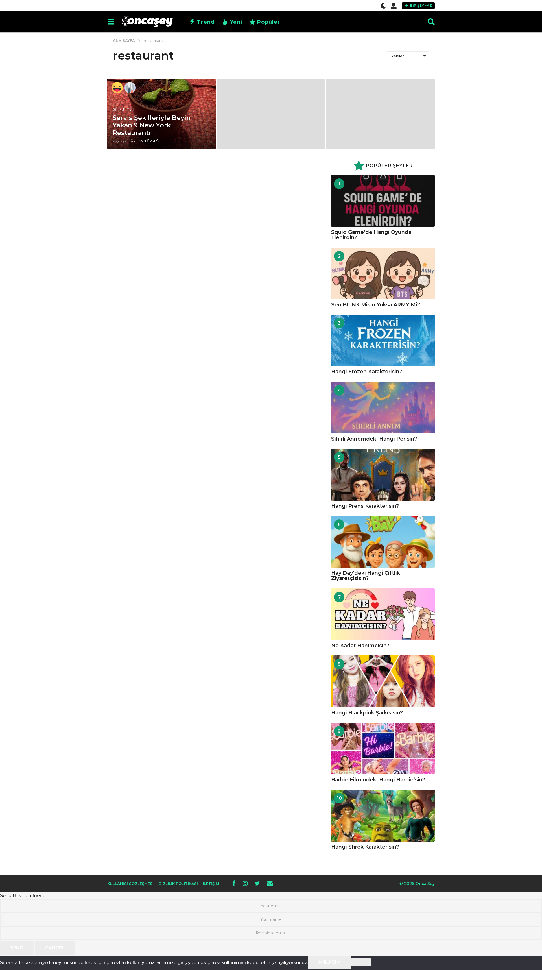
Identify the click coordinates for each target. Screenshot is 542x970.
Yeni (236, 22)
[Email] (270, 883)
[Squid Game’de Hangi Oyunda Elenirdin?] (383, 201)
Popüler (268, 22)
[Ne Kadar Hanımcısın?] (383, 614)
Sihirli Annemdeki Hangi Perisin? (374, 439)
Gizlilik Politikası (178, 883)
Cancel (55, 948)
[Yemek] (130, 87)
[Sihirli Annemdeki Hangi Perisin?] (383, 407)
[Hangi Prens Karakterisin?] (383, 474)
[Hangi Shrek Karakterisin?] (383, 815)
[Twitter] (257, 883)
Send (16, 948)
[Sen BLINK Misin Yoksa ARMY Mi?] (383, 273)
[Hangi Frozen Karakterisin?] (383, 340)
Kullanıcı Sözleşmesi (130, 883)
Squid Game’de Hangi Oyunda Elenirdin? (371, 235)
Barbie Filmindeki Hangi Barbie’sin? (378, 780)
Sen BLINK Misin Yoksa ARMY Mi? (375, 305)
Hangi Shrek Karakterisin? (365, 847)
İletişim (211, 883)
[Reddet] (361, 962)
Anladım (329, 962)
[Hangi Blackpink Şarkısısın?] (383, 681)
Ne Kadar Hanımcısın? (360, 645)
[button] (383, 5)
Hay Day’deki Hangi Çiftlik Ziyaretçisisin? (365, 575)
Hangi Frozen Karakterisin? (366, 372)
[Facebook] (234, 883)
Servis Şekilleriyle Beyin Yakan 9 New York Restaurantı (152, 125)
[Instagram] (245, 883)
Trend (206, 22)
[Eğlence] (117, 87)
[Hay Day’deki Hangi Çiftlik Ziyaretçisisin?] (383, 542)
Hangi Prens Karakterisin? (365, 506)
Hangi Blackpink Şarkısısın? (367, 713)
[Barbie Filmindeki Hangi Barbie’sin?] (383, 748)
